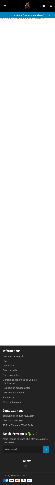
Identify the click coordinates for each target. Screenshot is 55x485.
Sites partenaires (12, 402)
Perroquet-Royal (17, 476)
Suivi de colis (10, 370)
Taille (5, 62)
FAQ (5, 361)
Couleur (6, 51)
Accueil (5, 18)
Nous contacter (11, 375)
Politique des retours (14, 392)
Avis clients (9, 365)
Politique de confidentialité (16, 388)
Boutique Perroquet (13, 356)
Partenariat (8, 397)
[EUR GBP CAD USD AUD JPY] (43, 6)
